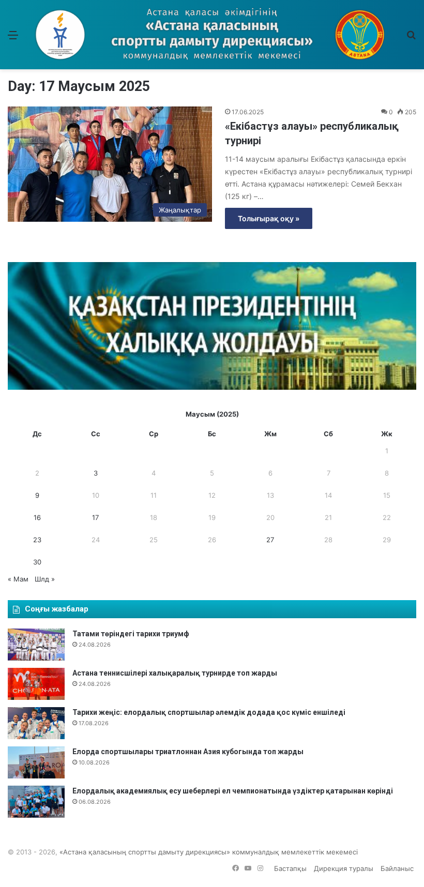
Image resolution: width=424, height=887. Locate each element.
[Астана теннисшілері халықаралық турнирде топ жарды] (36, 684)
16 (37, 517)
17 (95, 517)
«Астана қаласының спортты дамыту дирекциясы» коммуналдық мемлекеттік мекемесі (208, 852)
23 (37, 540)
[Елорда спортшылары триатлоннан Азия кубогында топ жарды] (36, 762)
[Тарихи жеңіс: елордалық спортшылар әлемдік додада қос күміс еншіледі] (36, 723)
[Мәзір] (13, 38)
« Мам (18, 579)
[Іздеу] (411, 38)
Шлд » (45, 579)
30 (37, 562)
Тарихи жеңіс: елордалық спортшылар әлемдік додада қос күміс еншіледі (208, 712)
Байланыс (397, 868)
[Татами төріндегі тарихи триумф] (36, 645)
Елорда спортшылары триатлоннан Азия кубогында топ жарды (188, 751)
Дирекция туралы (343, 868)
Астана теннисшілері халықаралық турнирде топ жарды (174, 673)
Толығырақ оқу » (268, 218)
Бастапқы (290, 868)
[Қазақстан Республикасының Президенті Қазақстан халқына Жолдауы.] (212, 387)
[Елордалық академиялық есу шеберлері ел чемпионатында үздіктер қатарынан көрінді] (36, 802)
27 (270, 540)
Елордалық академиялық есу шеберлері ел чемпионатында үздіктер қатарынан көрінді (232, 791)
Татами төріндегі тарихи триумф (130, 634)
